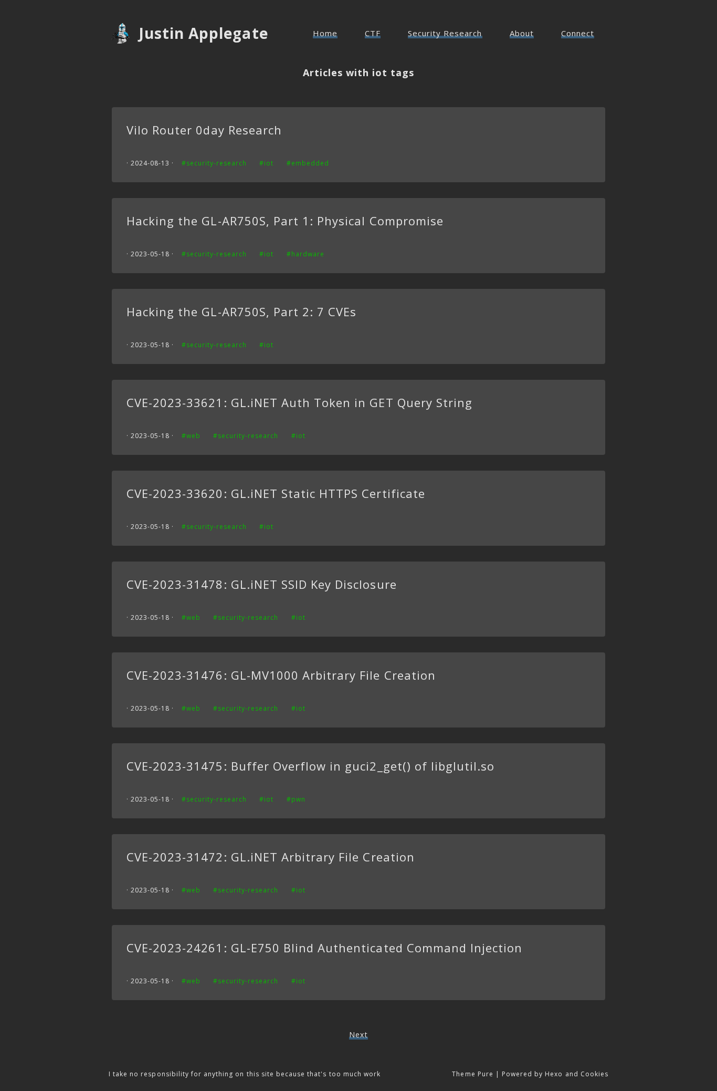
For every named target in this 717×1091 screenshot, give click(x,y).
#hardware (305, 254)
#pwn (296, 799)
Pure (485, 1073)
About (522, 33)
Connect (577, 33)
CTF (373, 33)
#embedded (308, 163)
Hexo (554, 1073)
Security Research (445, 33)
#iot (266, 163)
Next (358, 1035)
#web (191, 435)
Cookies (594, 1073)
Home (325, 33)
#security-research (214, 163)
